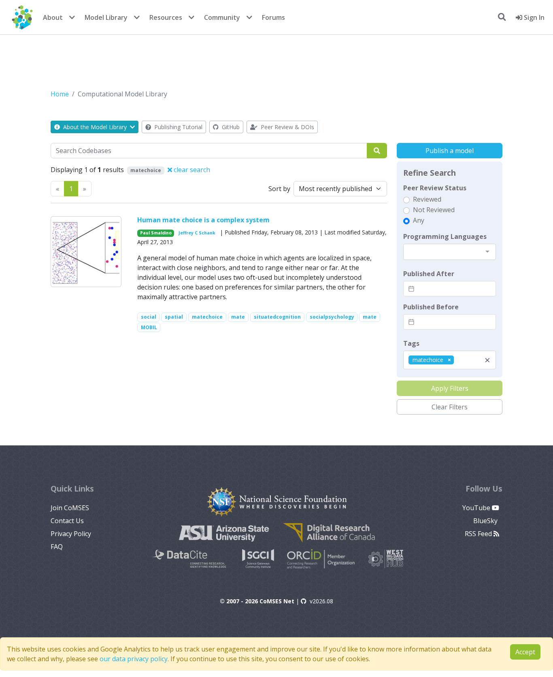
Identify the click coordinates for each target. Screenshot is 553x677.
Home (60, 93)
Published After (428, 274)
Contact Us (67, 520)
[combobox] (449, 252)
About (53, 17)
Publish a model (449, 150)
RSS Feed (479, 533)
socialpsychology (332, 316)
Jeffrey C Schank (197, 233)
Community (222, 17)
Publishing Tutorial (177, 127)
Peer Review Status (434, 188)
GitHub (230, 127)
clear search (191, 169)
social (148, 316)
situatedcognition (277, 316)
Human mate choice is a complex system (203, 219)
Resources (165, 17)
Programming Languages (445, 236)
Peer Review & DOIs (286, 127)
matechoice (207, 316)
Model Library (106, 17)
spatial (174, 316)
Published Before (431, 307)
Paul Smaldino (156, 233)
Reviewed (427, 199)
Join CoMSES (70, 507)
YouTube (477, 507)
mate (238, 316)
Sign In (533, 17)
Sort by (279, 188)
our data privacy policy (134, 658)
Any (418, 220)
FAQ (57, 546)
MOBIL (149, 327)
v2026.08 (321, 601)
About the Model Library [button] (95, 127)
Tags (411, 343)
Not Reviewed (434, 210)
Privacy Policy (71, 533)
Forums (273, 17)
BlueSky (486, 520)
